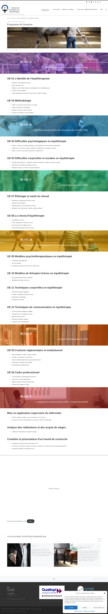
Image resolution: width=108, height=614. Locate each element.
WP (8, 611)
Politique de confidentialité (19, 598)
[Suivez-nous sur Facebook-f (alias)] (93, 2)
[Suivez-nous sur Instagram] (88, 2)
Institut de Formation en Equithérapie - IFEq (17, 608)
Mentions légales (10, 598)
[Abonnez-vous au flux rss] (95, 2)
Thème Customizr (22, 611)
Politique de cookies (78, 611)
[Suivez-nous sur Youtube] (91, 2)
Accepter (71, 607)
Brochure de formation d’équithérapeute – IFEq (16, 521)
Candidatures (35, 545)
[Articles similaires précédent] (95, 539)
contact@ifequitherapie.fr (12, 595)
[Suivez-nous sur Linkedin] (86, 2)
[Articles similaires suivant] (99, 539)
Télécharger (30, 521)
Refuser (85, 607)
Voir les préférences (99, 607)
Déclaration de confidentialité (89, 611)
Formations (13, 18)
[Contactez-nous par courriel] (98, 2)
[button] (104, 593)
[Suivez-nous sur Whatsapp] (100, 2)
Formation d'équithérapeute (22, 18)
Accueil (8, 18)
